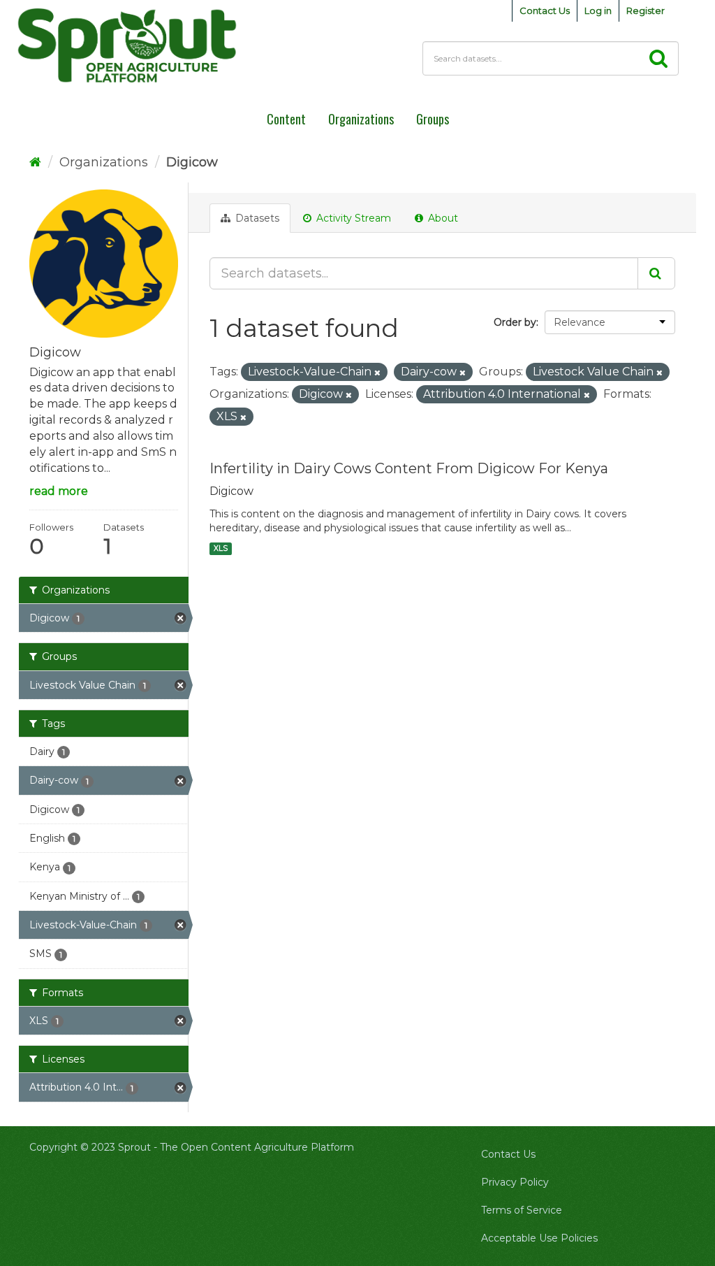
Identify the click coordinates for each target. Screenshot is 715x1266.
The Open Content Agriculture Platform (257, 1147)
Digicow (192, 162)
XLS (221, 548)
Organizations (103, 162)
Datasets (256, 218)
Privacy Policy (515, 1182)
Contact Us (544, 10)
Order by (515, 322)
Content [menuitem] (286, 119)
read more (58, 491)
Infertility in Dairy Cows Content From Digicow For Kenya (408, 468)
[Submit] (656, 273)
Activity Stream (352, 218)
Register (645, 10)
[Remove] (377, 372)
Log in (598, 10)
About (441, 218)
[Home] (35, 162)
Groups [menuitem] (432, 119)
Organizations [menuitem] (361, 119)
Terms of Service (521, 1210)
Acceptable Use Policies (539, 1238)
